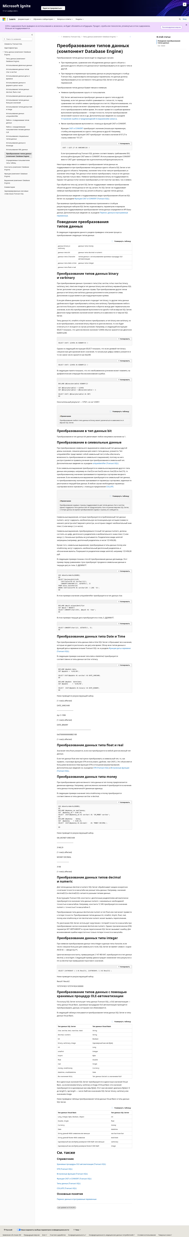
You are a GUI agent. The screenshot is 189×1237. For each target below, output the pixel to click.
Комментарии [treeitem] (9, 187)
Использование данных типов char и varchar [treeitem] (17, 70)
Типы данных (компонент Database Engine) (99, 37)
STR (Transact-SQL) (101, 768)
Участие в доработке (58, 1235)
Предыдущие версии (32, 1235)
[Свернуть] (32, 35)
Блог (44, 1235)
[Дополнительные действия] (130, 36)
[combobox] (17, 39)
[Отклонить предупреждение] (184, 4)
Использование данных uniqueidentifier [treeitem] (15, 114)
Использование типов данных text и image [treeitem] (19, 108)
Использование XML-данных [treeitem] (17, 149)
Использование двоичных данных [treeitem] (19, 65)
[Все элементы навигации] (59, 36)
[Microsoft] (4, 19)
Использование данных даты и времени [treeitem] (18, 77)
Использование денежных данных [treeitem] (19, 96)
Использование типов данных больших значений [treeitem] (17, 101)
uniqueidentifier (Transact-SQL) (105, 463)
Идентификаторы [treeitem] (11, 48)
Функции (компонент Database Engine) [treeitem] (15, 175)
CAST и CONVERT (76, 128)
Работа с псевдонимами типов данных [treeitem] (17, 121)
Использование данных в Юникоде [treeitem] (15, 144)
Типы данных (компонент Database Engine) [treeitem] (15, 60)
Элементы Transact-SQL (71, 37)
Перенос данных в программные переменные (76, 1199)
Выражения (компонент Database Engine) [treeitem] (17, 181)
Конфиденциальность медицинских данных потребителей (111, 1235)
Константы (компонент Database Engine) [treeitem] (16, 168)
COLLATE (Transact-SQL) (67, 1188)
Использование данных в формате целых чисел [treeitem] (15, 84)
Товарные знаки (164, 1235)
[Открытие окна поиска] (180, 19)
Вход (184, 19)
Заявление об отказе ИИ (12, 1235)
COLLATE (109, 486)
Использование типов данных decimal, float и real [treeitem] (17, 90)
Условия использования (146, 1235)
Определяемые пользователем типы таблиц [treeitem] (18, 161)
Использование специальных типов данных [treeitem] (17, 137)
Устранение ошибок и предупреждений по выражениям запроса (89, 119)
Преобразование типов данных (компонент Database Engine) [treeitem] (18, 155)
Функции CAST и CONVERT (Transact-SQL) (91, 198)
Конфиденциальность (76, 1235)
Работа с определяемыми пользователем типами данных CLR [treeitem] (18, 129)
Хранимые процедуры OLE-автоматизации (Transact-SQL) (81, 1164)
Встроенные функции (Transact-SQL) (72, 1174)
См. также (161, 46)
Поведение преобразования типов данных (169, 42)
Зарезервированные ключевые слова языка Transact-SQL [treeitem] (16, 192)
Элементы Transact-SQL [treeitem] (13, 44)
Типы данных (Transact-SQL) (68, 1183)
